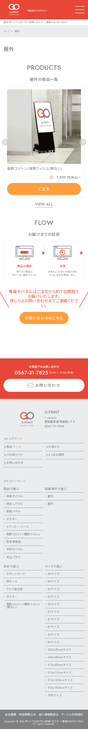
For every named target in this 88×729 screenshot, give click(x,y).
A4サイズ (53, 574)
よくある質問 (56, 455)
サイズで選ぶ (53, 566)
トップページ (14, 439)
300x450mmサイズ (59, 650)
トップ (7, 31)
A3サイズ (53, 589)
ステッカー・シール (17, 527)
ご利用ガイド (14, 455)
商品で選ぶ (11, 489)
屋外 (51, 504)
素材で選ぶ (11, 566)
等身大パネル (14, 496)
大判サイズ (54, 695)
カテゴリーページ (15, 481)
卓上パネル (13, 557)
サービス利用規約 (72, 714)
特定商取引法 (27, 714)
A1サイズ (53, 619)
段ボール (12, 581)
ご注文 (44, 189)
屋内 (51, 496)
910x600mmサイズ (59, 665)
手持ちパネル (14, 549)
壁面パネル (13, 511)
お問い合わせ (47, 385)
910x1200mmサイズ (60, 680)
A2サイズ (53, 604)
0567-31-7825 (31, 372)
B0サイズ (53, 642)
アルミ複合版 (14, 589)
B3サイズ (53, 597)
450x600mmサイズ (59, 657)
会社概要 (10, 714)
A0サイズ (53, 635)
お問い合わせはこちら (44, 318)
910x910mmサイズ (59, 673)
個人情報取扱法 (48, 714)
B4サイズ (53, 581)
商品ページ (13, 447)
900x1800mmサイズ (60, 688)
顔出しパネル (14, 504)
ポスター (11, 519)
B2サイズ (53, 612)
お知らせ (54, 447)
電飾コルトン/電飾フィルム (23, 534)
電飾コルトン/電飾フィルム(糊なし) (23, 605)
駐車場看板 (13, 542)
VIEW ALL (44, 204)
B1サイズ (53, 627)
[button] (82, 142)
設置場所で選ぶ (55, 489)
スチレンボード (15, 574)
